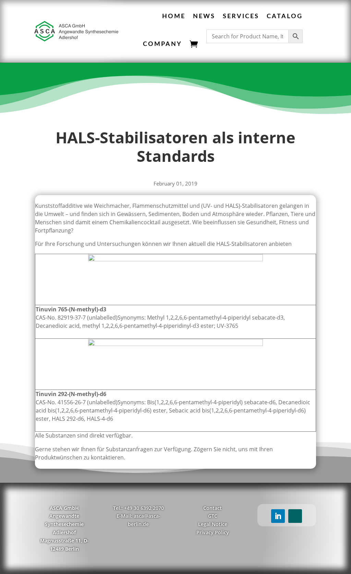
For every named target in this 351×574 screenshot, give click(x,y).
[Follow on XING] (295, 516)
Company (162, 44)
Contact (212, 508)
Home (173, 16)
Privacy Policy (212, 532)
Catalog (285, 16)
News (204, 16)
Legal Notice (212, 524)
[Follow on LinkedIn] (278, 516)
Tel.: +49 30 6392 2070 (138, 508)
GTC (212, 516)
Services (241, 16)
